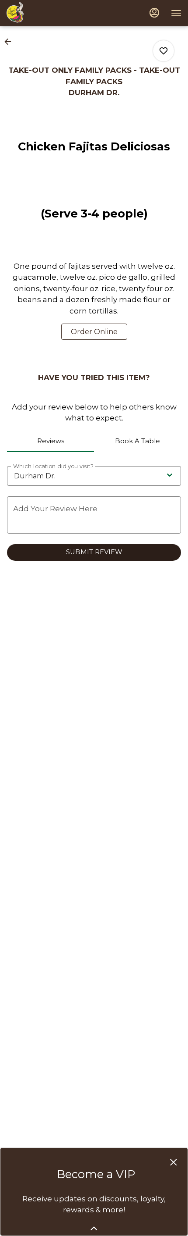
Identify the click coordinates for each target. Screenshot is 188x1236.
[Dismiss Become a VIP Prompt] (174, 1162)
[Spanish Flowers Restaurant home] (25, 13)
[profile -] (154, 12)
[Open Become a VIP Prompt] (94, 1228)
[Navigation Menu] (176, 13)
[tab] (50, 441)
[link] (94, 332)
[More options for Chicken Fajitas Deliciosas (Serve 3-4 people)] (163, 50)
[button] (10, 41)
